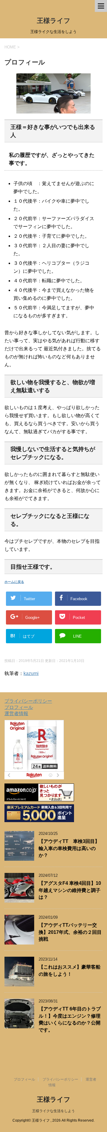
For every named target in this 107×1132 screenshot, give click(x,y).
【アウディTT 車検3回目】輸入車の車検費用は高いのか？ (69, 848)
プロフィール (18, 707)
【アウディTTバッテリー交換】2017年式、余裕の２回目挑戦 (70, 932)
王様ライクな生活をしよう (53, 1111)
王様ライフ (53, 20)
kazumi (31, 673)
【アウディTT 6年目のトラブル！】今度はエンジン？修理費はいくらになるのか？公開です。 (70, 1019)
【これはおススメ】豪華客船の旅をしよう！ (69, 970)
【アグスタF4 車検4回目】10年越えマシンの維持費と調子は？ (70, 890)
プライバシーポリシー (28, 701)
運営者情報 (16, 713)
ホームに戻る (14, 582)
